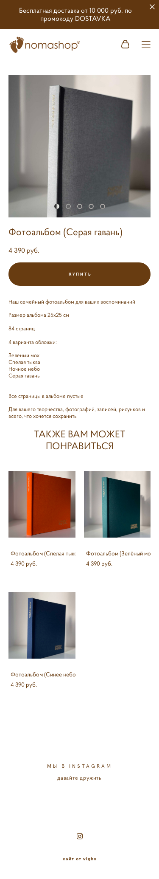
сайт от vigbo (80, 859)
